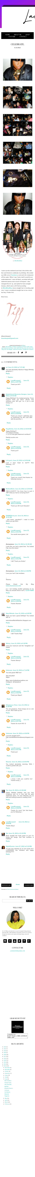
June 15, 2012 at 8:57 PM (20, 381)
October (7, 1071)
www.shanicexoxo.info (13, 586)
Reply (8, 373)
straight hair (26, 349)
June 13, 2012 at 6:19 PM (19, 643)
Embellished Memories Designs (16, 394)
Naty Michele (10, 613)
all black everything (17, 346)
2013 (5, 1064)
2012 (5, 1065)
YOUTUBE (11, 37)
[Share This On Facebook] (18, 352)
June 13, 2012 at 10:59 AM (21, 460)
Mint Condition (8, 1080)
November (7, 1069)
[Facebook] (10, 941)
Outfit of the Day (20, 348)
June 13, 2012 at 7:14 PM (21, 670)
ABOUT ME (17, 35)
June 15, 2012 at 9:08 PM (20, 775)
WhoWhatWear (18, 260)
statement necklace (17, 349)
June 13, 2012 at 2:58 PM (23, 571)
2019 (5, 1052)
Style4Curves (10, 846)
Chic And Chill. (8, 1084)
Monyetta (7, 1094)
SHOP (28, 35)
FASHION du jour (11, 515)
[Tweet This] (22, 352)
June (6, 1079)
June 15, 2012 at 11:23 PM (17, 833)
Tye (7, 790)
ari (7, 367)
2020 (5, 1050)
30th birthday (8, 346)
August (6, 1075)
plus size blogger (8, 349)
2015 (5, 1060)
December (7, 1067)
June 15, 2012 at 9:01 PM (20, 531)
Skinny (8, 643)
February (7, 1104)
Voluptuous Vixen (12, 705)
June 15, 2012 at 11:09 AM (17, 790)
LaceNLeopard (16, 380)
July (6, 1077)
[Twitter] (20, 941)
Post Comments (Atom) (12, 889)
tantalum (31, 349)
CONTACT (23, 37)
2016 (5, 1058)
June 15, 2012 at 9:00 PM (20, 474)
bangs (31, 346)
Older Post (29, 885)
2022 (5, 1048)
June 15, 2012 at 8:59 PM (20, 412)
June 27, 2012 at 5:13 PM (23, 846)
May (6, 1098)
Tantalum (14, 275)
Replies (10, 377)
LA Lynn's (9, 460)
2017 (5, 1056)
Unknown (9, 670)
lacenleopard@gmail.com (9, 338)
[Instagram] (5, 941)
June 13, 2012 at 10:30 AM (22, 429)
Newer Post (6, 885)
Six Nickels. (7, 1092)
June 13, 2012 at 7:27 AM (16, 367)
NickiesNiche (10, 489)
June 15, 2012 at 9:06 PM (20, 630)
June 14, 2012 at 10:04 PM (20, 761)
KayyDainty (10, 429)
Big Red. (7, 1086)
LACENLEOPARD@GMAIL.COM (17, 950)
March (6, 1102)
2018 (5, 1054)
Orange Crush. (8, 1082)
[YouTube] (15, 941)
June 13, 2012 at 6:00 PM (23, 613)
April (6, 1100)
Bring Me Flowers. (9, 1088)
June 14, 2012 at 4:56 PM (21, 733)
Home (7, 35)
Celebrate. (7, 1090)
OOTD (15, 348)
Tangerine (7, 1095)
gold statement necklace (7, 348)
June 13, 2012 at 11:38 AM (23, 544)
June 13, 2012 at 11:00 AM (23, 489)
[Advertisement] (16, 984)
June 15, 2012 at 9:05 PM (20, 600)
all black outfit (25, 346)
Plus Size (26, 348)
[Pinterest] (24, 941)
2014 (5, 1062)
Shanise (8, 761)
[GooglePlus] (29, 941)
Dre (7, 833)
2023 (5, 1046)
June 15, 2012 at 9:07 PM (20, 720)
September (7, 1073)
